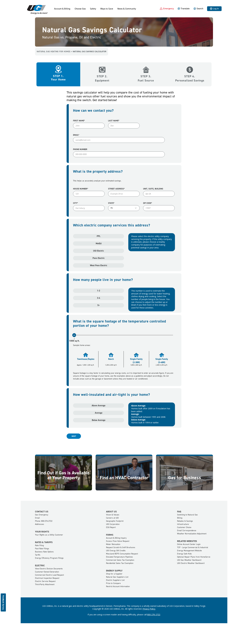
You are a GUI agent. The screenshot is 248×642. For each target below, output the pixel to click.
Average (98, 412)
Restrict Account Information (118, 586)
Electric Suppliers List (115, 580)
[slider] (74, 335)
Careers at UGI (112, 518)
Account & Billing (62, 8)
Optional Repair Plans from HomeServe (193, 557)
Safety (93, 8)
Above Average (98, 405)
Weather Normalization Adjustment (191, 533)
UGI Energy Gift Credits (116, 550)
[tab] (58, 68)
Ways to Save (106, 8)
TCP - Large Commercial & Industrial (192, 547)
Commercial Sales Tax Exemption (120, 560)
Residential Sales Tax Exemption (119, 563)
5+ (98, 305)
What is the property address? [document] (98, 171)
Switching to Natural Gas (187, 514)
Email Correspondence (186, 530)
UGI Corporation (113, 524)
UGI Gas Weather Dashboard (189, 560)
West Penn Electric (98, 265)
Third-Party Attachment (44, 584)
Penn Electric (99, 258)
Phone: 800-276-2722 (43, 521)
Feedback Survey (3, 602)
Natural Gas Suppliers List (117, 577)
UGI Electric (98, 250)
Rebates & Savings (185, 521)
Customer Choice (184, 527)
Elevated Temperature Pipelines (119, 557)
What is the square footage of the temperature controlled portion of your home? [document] (119, 323)
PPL (98, 236)
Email (37, 518)
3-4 (98, 298)
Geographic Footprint (114, 521)
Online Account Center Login (188, 544)
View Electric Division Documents (49, 568)
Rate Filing (39, 545)
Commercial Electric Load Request (49, 575)
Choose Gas (80, 8)
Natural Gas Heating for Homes (53, 51)
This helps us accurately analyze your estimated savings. (97, 180)
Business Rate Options (44, 551)
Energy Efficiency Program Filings (49, 558)
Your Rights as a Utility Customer (49, 534)
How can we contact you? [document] (93, 110)
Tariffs (37, 555)
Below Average (98, 420)
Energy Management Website (189, 550)
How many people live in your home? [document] (103, 280)
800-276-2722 (153, 614)
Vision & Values (112, 514)
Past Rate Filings (42, 548)
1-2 (98, 290)
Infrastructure (183, 524)
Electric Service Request (45, 581)
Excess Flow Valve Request (117, 541)
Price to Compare (113, 583)
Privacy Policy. (149, 608)
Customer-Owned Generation (47, 571)
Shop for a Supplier (114, 573)
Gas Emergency (41, 514)
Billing (179, 518)
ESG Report (111, 527)
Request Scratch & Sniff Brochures (120, 547)
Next (74, 436)
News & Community (126, 8)
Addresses (39, 524)
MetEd (98, 243)
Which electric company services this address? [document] (111, 225)
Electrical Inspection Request (47, 578)
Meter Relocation (113, 544)
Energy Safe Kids (184, 553)
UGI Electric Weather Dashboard (190, 563)
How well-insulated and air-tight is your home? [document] (111, 394)
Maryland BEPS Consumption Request (122, 553)
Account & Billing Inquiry (116, 538)
